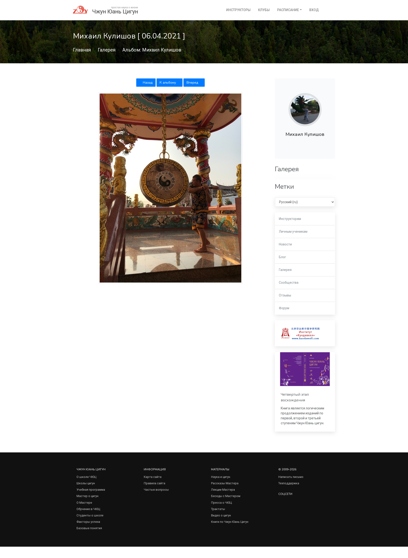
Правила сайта (154, 483)
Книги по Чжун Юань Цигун (229, 522)
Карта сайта (153, 477)
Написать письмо (290, 477)
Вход (314, 10)
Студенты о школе (89, 515)
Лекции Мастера (223, 489)
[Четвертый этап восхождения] (305, 369)
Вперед (193, 82)
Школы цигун (85, 483)
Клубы (264, 10)
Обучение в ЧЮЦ (88, 509)
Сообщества (288, 282)
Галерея (106, 50)
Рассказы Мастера (224, 483)
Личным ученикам (293, 231)
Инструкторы (238, 10)
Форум (284, 308)
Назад (147, 82)
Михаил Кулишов (304, 134)
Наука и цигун (220, 477)
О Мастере (84, 502)
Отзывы (285, 295)
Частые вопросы (156, 489)
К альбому (168, 82)
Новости (285, 244)
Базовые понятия (89, 528)
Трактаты (218, 509)
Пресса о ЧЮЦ (221, 502)
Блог (282, 257)
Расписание (288, 10)
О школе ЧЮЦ (86, 477)
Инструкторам (290, 219)
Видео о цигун (221, 515)
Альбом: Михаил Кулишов (151, 50)
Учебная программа (90, 489)
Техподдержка (288, 483)
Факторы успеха (88, 522)
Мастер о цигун (87, 496)
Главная (82, 50)
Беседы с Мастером (225, 496)
